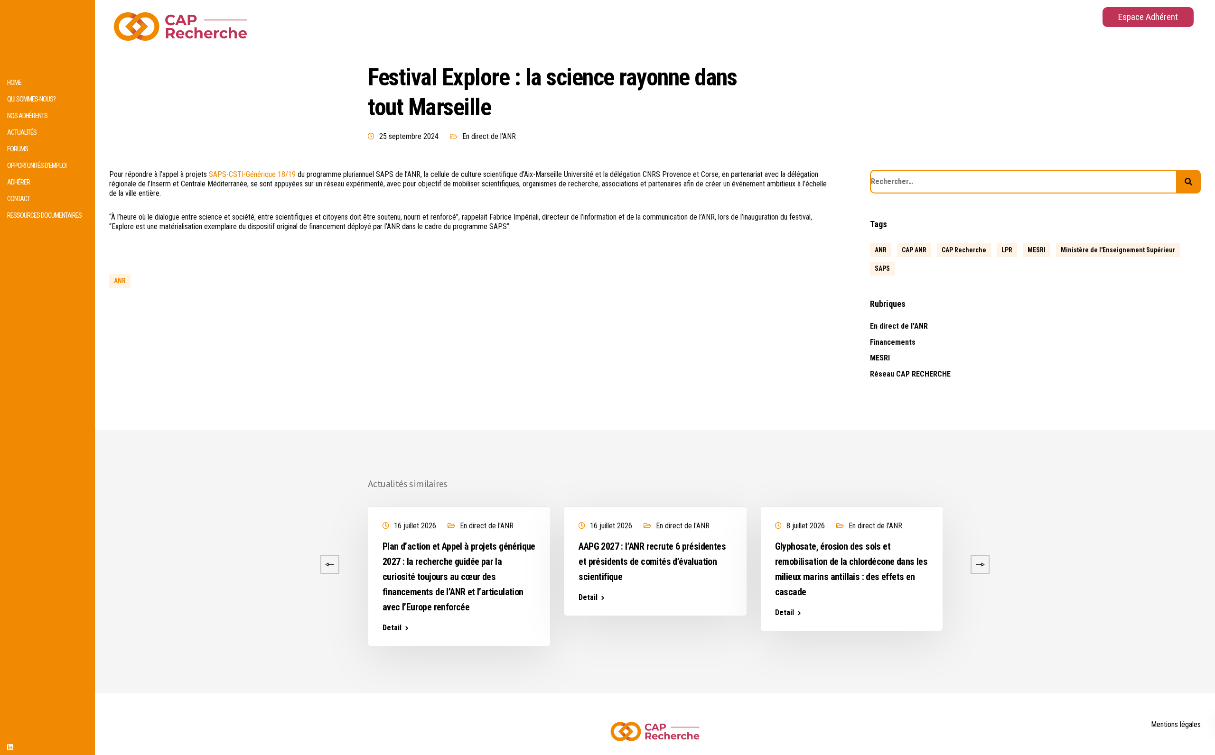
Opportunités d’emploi (36, 166)
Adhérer (18, 182)
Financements (893, 342)
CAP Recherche (964, 250)
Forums (17, 149)
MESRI (1037, 250)
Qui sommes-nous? (31, 99)
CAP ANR (914, 250)
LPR (1006, 250)
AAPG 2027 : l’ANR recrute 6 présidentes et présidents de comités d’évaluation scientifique (652, 561)
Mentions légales (1176, 724)
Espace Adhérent (1148, 16)
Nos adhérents (27, 116)
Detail (196, 582)
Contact (18, 199)
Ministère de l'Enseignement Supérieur (1118, 250)
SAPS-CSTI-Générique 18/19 (252, 174)
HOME (14, 83)
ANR (120, 281)
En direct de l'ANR (489, 136)
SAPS (882, 268)
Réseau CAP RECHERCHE (910, 373)
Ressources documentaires (44, 216)
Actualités (22, 133)
